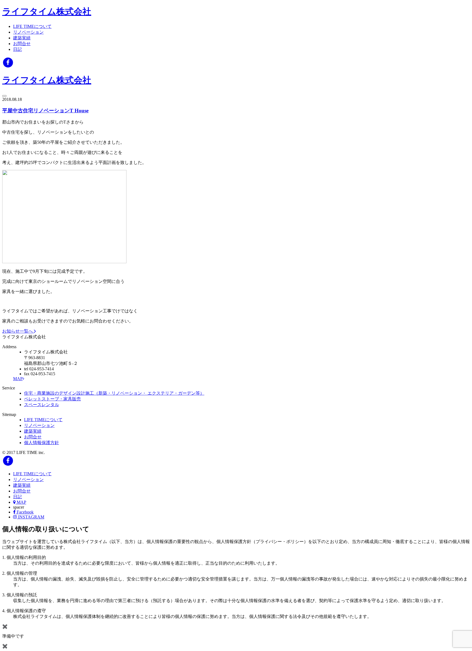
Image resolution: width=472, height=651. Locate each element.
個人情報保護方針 (41, 442)
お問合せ (22, 43)
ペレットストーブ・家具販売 (52, 399)
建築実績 (22, 38)
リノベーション (28, 32)
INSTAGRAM (30, 517)
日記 (17, 49)
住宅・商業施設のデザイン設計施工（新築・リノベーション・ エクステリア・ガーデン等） (114, 393)
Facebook (25, 512)
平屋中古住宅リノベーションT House (45, 110)
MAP (18, 378)
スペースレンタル (41, 404)
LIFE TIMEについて (32, 26)
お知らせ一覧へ (18, 331)
